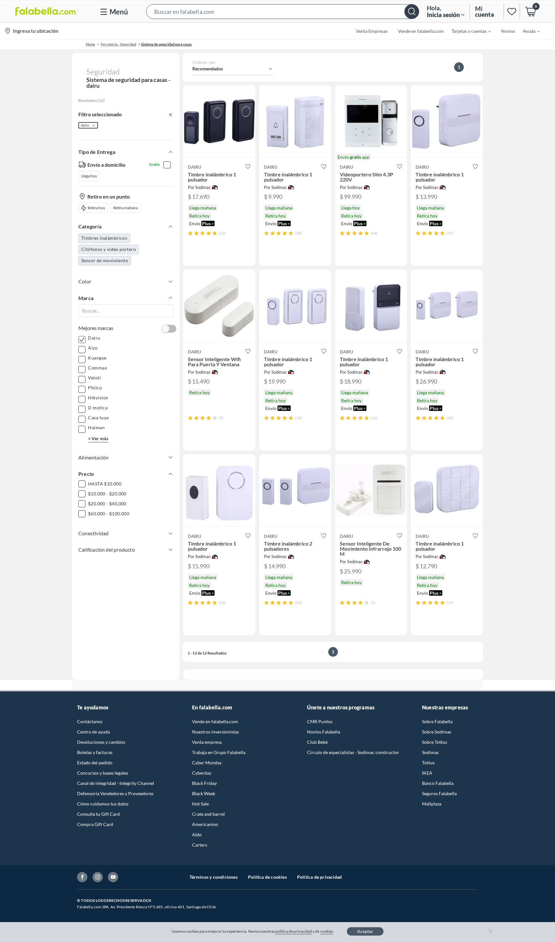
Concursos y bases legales (102, 773)
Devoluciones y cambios (101, 742)
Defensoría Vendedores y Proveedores (115, 793)
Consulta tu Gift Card (98, 814)
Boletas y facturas (94, 752)
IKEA (427, 773)
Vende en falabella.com (215, 721)
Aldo (197, 834)
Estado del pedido (94, 762)
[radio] (190, 233)
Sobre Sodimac (437, 731)
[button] (282, 11)
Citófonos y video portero (108, 249)
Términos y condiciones (213, 877)
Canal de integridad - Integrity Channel (115, 783)
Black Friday (204, 783)
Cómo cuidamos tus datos (102, 803)
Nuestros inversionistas (215, 731)
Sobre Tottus (434, 742)
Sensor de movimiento (104, 260)
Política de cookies (267, 877)
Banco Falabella (438, 783)
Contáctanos (89, 721)
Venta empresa (207, 742)
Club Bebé (317, 742)
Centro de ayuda (93, 731)
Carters (199, 845)
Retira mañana (125, 207)
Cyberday (201, 773)
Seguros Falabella (439, 793)
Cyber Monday (207, 762)
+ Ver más (98, 438)
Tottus (428, 762)
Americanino (205, 824)
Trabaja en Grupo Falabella (218, 752)
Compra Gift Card (95, 824)
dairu (85, 125)
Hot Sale (200, 803)
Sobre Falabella (437, 721)
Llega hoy (89, 175)
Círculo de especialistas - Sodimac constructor (353, 752)
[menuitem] (467, 31)
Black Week (203, 793)
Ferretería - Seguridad (118, 44)
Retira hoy (96, 207)
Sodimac (430, 752)
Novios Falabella (323, 731)
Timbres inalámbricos (104, 237)
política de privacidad (293, 931)
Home (90, 44)
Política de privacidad (319, 877)
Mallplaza (431, 803)
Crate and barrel (208, 814)
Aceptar (365, 931)
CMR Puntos (319, 721)
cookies (326, 931)
